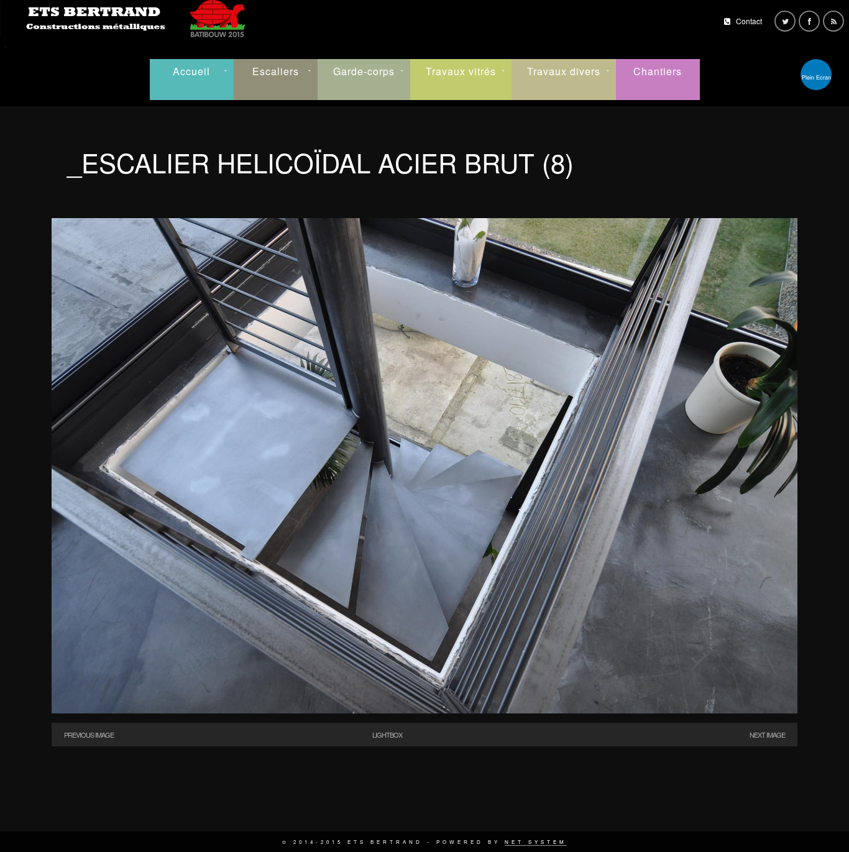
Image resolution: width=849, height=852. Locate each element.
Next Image (767, 735)
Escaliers (275, 71)
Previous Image (89, 735)
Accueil (191, 71)
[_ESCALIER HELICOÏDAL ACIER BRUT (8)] (424, 710)
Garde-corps (364, 71)
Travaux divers (563, 71)
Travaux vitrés (461, 71)
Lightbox (387, 735)
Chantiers (657, 71)
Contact (749, 21)
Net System (536, 841)
